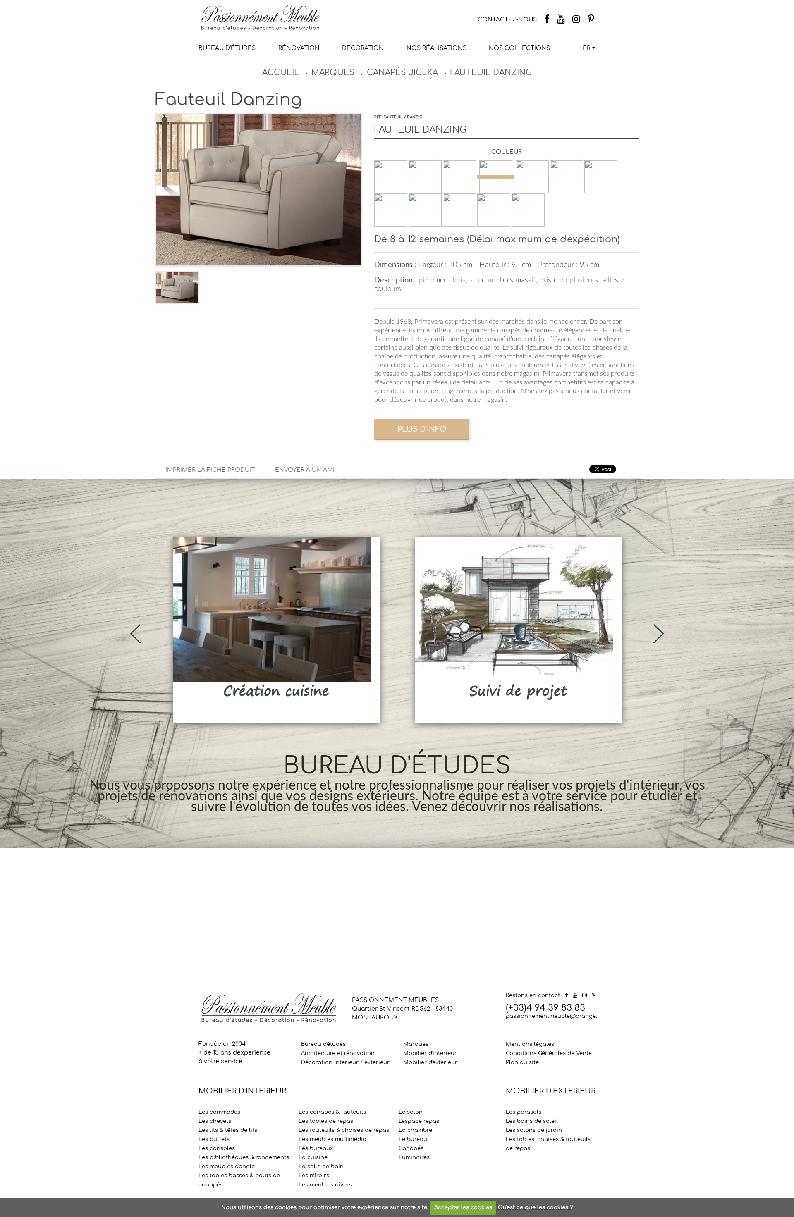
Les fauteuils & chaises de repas (344, 1130)
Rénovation (299, 48)
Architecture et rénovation (338, 1053)
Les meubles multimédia (332, 1139)
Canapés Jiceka (402, 72)
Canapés (411, 1148)
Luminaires (414, 1157)
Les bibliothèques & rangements (243, 1157)
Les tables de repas (326, 1121)
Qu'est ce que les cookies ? (535, 1207)
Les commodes (219, 1112)
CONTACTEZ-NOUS (507, 20)
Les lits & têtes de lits (227, 1130)
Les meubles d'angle (226, 1166)
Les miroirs (314, 1176)
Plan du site (522, 1062)
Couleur (506, 152)
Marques (332, 72)
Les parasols (523, 1112)
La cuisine (313, 1157)
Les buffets (214, 1139)
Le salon (411, 1112)
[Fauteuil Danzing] (177, 287)
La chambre (415, 1130)
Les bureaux (316, 1148)
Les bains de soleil (532, 1121)
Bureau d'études (227, 48)
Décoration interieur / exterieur (345, 1062)
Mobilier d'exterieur (430, 1062)
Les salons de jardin (534, 1130)
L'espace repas (419, 1121)
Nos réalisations (436, 48)
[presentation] (135, 633)
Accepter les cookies (463, 1207)
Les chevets (214, 1121)
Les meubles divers (325, 1185)
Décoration (363, 48)
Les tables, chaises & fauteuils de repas (548, 1143)
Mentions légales (530, 1044)
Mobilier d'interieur (430, 1053)
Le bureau (413, 1139)
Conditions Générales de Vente (549, 1053)
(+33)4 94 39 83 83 (545, 1007)
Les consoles (216, 1148)
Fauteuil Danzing (491, 72)
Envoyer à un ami (305, 470)
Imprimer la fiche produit (210, 470)
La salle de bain (321, 1166)
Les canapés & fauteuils (332, 1112)
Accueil (280, 72)
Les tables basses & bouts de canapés (239, 1180)
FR (587, 48)
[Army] (495, 177)
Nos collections (519, 48)
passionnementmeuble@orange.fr (554, 1016)
